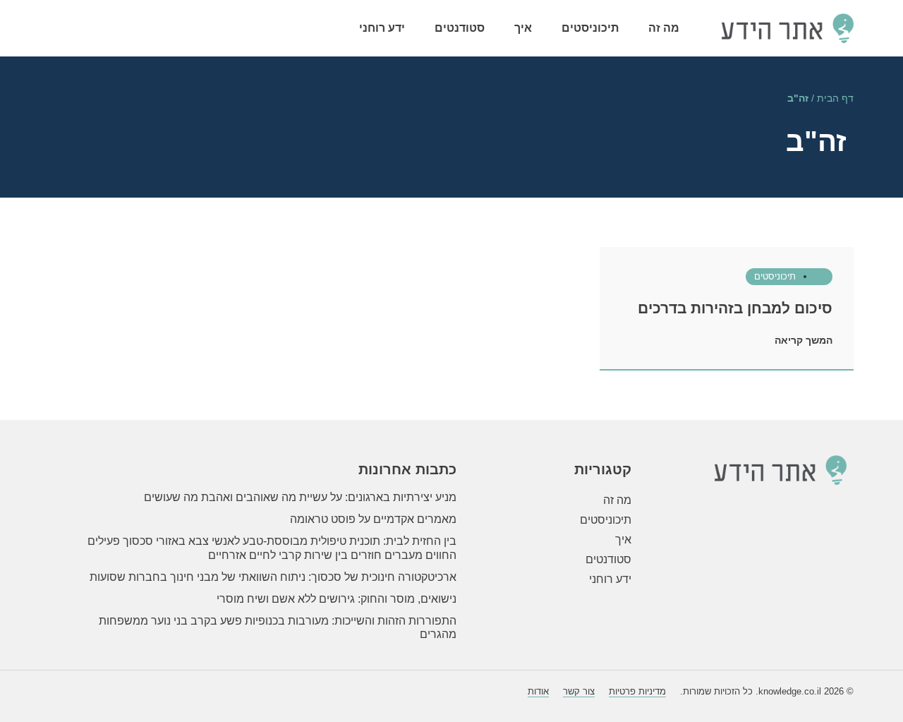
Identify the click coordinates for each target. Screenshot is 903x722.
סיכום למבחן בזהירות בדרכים (735, 308)
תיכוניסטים (590, 28)
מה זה (663, 28)
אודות (538, 691)
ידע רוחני (382, 28)
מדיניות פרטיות (637, 691)
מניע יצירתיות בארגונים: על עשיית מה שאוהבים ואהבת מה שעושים (300, 497)
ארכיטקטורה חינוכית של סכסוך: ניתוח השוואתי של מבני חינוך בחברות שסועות (273, 577)
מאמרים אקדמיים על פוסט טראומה (373, 519)
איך (523, 28)
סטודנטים (460, 28)
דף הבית (835, 98)
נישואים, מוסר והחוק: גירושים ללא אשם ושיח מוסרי (336, 599)
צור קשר (579, 691)
